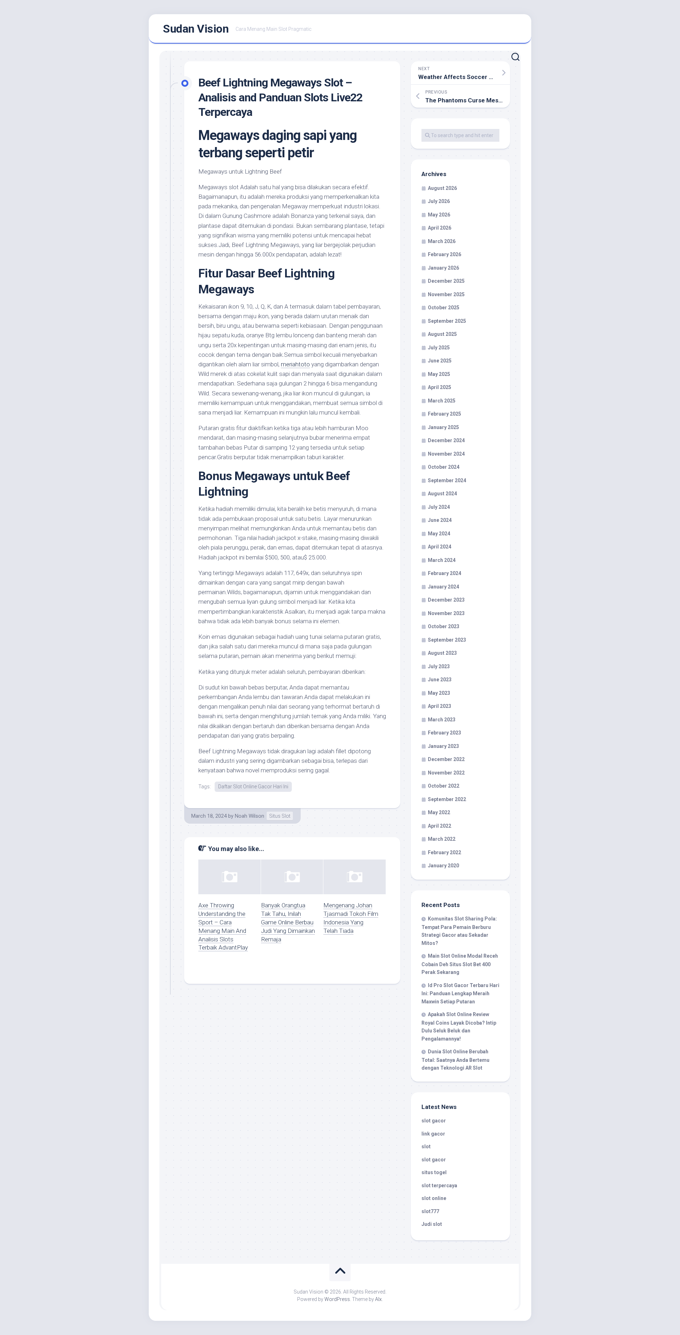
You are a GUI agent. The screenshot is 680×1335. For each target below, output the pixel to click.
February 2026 (444, 254)
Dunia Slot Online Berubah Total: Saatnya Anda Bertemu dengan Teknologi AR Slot (455, 1060)
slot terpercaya (439, 1185)
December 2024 (446, 440)
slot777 (430, 1211)
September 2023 (447, 640)
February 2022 (444, 852)
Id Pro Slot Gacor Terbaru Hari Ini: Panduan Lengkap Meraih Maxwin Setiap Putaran (460, 993)
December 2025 (446, 281)
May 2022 (439, 812)
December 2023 (446, 600)
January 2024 (443, 587)
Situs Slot (279, 816)
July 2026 (439, 201)
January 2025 (443, 427)
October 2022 (443, 786)
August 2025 (442, 334)
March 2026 (441, 241)
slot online (433, 1198)
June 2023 (440, 679)
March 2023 (441, 719)
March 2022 (441, 839)
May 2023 (439, 693)
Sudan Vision (195, 28)
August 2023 (442, 653)
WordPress (337, 1299)
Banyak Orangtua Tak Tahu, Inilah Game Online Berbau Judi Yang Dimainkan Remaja (288, 922)
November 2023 (446, 613)
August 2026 (442, 188)
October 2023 (443, 626)
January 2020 (443, 865)
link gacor (433, 1134)
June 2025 (440, 361)
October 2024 (443, 467)
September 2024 (447, 480)
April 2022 (439, 826)
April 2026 (439, 228)
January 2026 (443, 268)
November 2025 (446, 294)
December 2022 (446, 759)
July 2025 (439, 347)
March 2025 (441, 401)
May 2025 (439, 374)
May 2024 (439, 533)
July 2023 (439, 666)
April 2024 (439, 547)
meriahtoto (295, 364)
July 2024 (439, 507)
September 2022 (447, 799)
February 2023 (444, 733)
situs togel (434, 1172)
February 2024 (444, 573)
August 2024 (442, 493)
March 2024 (441, 560)
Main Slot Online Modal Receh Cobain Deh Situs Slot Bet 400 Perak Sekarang (459, 964)
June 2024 (440, 520)
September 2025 (447, 321)
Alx (378, 1299)
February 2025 (444, 414)
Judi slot (431, 1224)
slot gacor (433, 1120)
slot (426, 1146)
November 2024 (446, 454)
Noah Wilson (249, 816)
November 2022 (446, 773)
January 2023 (443, 746)
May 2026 (439, 215)
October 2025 (443, 307)
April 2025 (439, 387)
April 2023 (439, 706)
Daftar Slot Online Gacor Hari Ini (253, 786)
